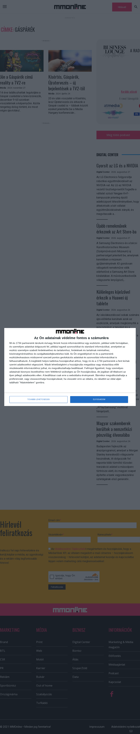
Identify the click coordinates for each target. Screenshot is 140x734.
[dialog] (70, 367)
